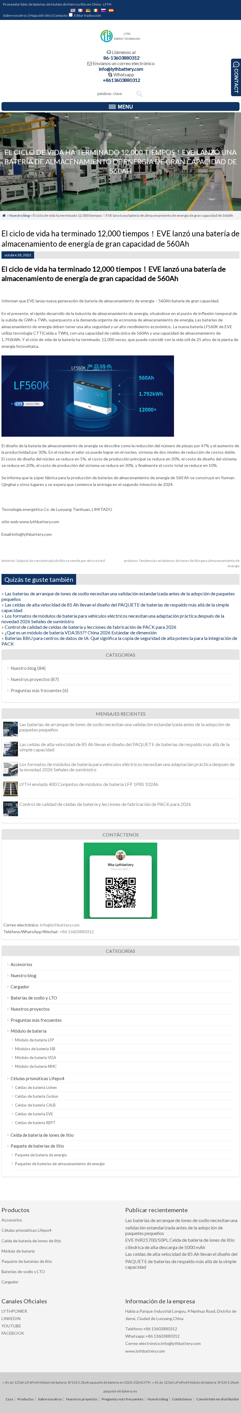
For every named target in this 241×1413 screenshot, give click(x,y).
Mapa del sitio (40, 15)
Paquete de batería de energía (41, 1155)
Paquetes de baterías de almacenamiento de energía (60, 1163)
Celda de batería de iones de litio (42, 1135)
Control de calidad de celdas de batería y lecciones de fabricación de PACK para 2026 (90, 627)
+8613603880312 (121, 80)
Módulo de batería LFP (34, 1040)
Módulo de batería (28, 1031)
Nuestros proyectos (30, 679)
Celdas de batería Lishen (36, 1087)
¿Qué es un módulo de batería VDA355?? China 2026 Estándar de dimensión (81, 632)
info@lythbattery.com (121, 69)
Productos (25, 1399)
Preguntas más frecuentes (36, 690)
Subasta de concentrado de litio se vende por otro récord (53, 560)
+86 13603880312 (77, 931)
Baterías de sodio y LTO (34, 997)
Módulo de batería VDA (35, 1057)
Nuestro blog (19, 215)
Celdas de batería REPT (35, 1122)
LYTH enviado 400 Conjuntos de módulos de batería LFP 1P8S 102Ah (88, 784)
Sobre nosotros (15, 15)
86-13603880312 (121, 57)
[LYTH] (120, 41)
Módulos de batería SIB (35, 1048)
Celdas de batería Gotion (36, 1096)
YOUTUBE (11, 1325)
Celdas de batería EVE (34, 1114)
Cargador (20, 986)
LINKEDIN (11, 1318)
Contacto (60, 15)
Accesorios (21, 964)
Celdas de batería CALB (35, 1105)
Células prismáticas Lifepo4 (37, 1078)
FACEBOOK (12, 1333)
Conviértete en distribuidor (217, 1399)
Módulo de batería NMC (36, 1066)
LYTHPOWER (14, 1311)
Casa (9, 1399)
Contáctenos (182, 1399)
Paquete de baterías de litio (37, 1145)
